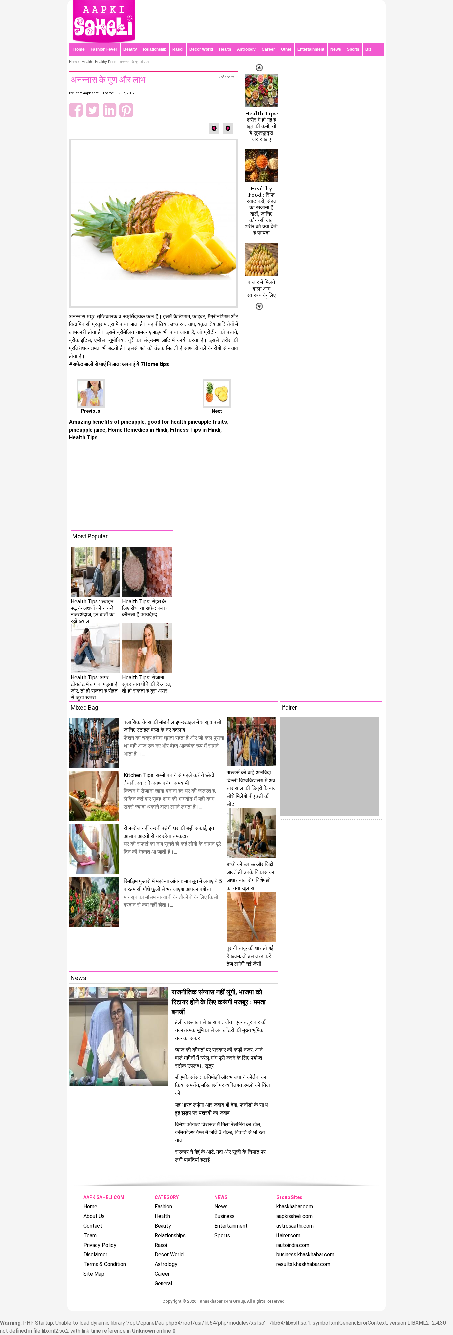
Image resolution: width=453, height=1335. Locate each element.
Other (286, 49)
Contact (92, 1226)
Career (268, 49)
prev (259, 306)
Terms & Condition (104, 1264)
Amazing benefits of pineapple (107, 422)
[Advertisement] (231, 483)
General (163, 1283)
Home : (75, 62)
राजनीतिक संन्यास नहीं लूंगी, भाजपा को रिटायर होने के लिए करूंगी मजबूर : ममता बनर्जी (219, 1002)
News (335, 49)
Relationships (170, 1235)
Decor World (201, 49)
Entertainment (310, 49)
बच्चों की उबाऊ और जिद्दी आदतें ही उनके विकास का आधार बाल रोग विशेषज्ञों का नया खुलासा (250, 876)
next (259, 67)
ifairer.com (288, 1235)
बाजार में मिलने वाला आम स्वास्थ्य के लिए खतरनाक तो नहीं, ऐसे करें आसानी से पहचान (261, 298)
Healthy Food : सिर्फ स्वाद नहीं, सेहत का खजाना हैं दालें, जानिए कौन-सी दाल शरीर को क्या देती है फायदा (261, 210)
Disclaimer (95, 1254)
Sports (353, 49)
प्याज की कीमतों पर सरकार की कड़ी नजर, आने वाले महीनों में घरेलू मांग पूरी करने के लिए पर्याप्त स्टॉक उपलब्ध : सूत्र (219, 1058)
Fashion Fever (104, 49)
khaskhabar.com (294, 1206)
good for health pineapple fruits (186, 422)
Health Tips (83, 438)
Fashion (163, 1206)
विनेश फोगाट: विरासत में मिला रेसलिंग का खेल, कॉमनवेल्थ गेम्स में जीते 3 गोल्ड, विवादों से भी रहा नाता (220, 1132)
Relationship (154, 49)
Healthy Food (105, 62)
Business (224, 1216)
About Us (94, 1216)
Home (79, 49)
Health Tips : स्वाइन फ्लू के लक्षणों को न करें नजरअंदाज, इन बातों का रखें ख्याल (93, 611)
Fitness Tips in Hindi (194, 430)
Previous (90, 411)
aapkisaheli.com (294, 1216)
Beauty (130, 49)
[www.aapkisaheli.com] (103, 41)
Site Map (93, 1274)
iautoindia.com (292, 1245)
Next (217, 411)
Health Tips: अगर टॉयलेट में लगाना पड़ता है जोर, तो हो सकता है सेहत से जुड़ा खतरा (94, 687)
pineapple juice (87, 430)
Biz (368, 49)
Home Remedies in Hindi (137, 430)
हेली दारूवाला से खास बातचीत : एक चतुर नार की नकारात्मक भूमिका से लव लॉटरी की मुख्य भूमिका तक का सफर (221, 1030)
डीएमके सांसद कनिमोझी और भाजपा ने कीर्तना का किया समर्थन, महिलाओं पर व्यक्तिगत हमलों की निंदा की (222, 1085)
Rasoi (177, 49)
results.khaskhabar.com (303, 1264)
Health (225, 49)
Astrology (246, 49)
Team (90, 1235)
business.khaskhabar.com (305, 1254)
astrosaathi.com (295, 1226)
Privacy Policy (99, 1245)
